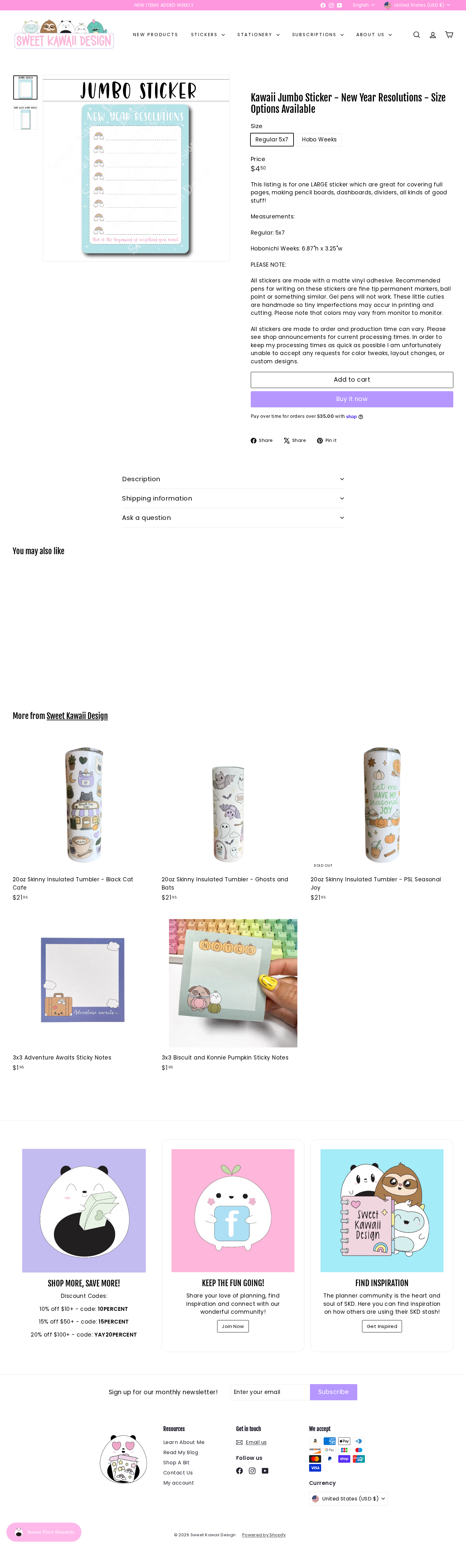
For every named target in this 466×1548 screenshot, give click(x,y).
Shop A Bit (176, 1462)
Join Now (233, 1326)
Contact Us (178, 1472)
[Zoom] (136, 168)
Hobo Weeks (319, 139)
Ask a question (146, 517)
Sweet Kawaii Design (77, 716)
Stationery (256, 34)
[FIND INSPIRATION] (381, 1210)
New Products (155, 34)
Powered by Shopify (264, 1535)
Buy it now (352, 399)
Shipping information (157, 498)
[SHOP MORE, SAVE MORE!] (84, 1211)
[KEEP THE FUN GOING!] (233, 1210)
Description (141, 479)
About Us (371, 34)
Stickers (205, 34)
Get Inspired (382, 1326)
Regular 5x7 (272, 139)
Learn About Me (183, 1442)
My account (178, 1482)
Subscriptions (315, 34)
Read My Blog (180, 1452)
